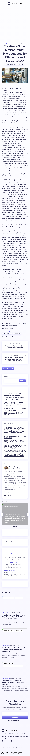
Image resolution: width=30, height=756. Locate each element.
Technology (20, 64)
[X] (10, 495)
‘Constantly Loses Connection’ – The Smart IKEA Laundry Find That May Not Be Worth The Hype (14, 519)
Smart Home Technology (11, 506)
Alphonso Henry (13, 467)
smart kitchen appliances (8, 328)
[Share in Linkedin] (12, 336)
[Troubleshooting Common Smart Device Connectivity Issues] (15, 346)
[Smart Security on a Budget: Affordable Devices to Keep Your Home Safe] (15, 668)
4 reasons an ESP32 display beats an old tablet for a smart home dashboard (14, 441)
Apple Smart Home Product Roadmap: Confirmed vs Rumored (13, 404)
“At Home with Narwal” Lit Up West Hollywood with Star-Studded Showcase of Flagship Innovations (15, 447)
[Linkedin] (19, 495)
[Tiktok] (16, 495)
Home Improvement (9, 665)
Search (6, 376)
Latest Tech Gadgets (10, 562)
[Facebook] (13, 495)
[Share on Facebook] (9, 336)
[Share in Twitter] (6, 336)
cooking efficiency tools (19, 323)
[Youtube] (4, 495)
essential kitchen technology (10, 325)
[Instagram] (7, 495)
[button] (2, 3)
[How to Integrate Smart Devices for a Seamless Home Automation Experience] (15, 635)
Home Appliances (10, 64)
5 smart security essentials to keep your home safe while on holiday (15, 436)
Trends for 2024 (9, 570)
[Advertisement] (15, 24)
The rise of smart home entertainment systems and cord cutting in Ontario (14, 397)
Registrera (6, 445)
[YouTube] (11, 740)
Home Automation (8, 598)
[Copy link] (15, 336)
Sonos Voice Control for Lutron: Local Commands (15, 409)
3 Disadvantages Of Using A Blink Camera (13, 414)
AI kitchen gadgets (7, 323)
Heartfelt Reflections (10, 554)
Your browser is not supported (14, 393)
